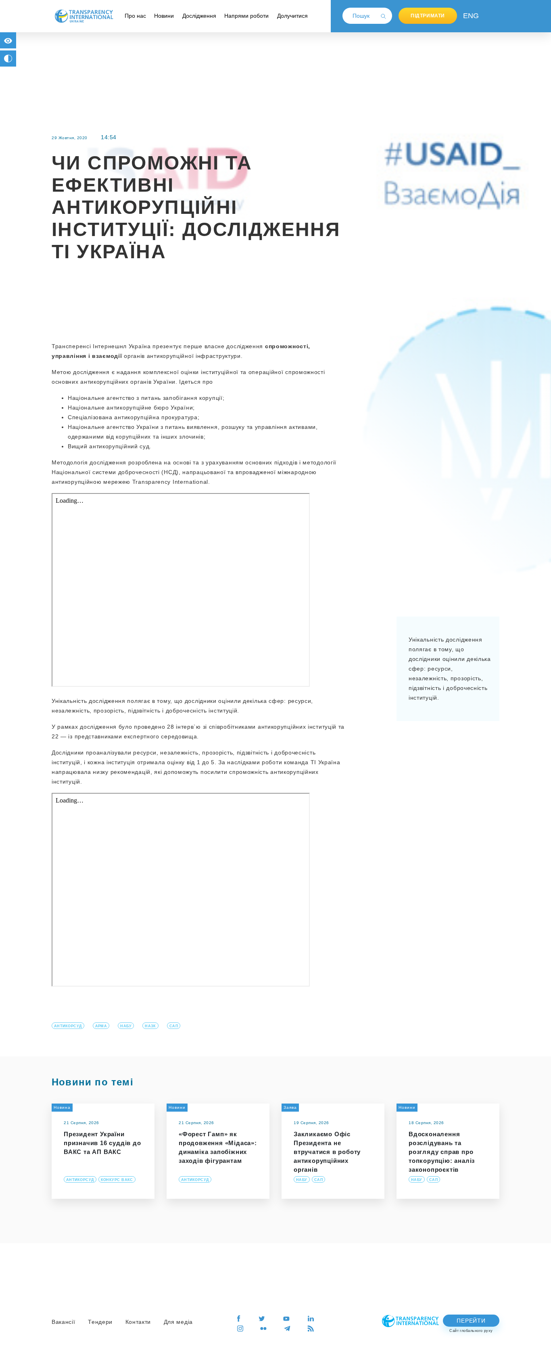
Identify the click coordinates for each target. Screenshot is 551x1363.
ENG (469, 16)
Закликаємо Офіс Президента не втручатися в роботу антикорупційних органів (327, 1152)
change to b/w (8, 58)
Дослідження (199, 16)
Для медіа (178, 1322)
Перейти (471, 1320)
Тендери (100, 1322)
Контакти (138, 1322)
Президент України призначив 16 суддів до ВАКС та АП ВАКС (102, 1143)
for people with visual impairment (8, 40)
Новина (62, 1107)
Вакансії (63, 1322)
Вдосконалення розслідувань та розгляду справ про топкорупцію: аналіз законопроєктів (442, 1152)
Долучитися (292, 16)
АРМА (101, 1026)
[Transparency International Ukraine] (84, 15)
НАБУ (125, 1026)
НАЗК (150, 1026)
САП (173, 1026)
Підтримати (428, 16)
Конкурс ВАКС (117, 1180)
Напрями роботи (246, 16)
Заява (290, 1107)
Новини (164, 16)
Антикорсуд (68, 1026)
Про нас (135, 16)
